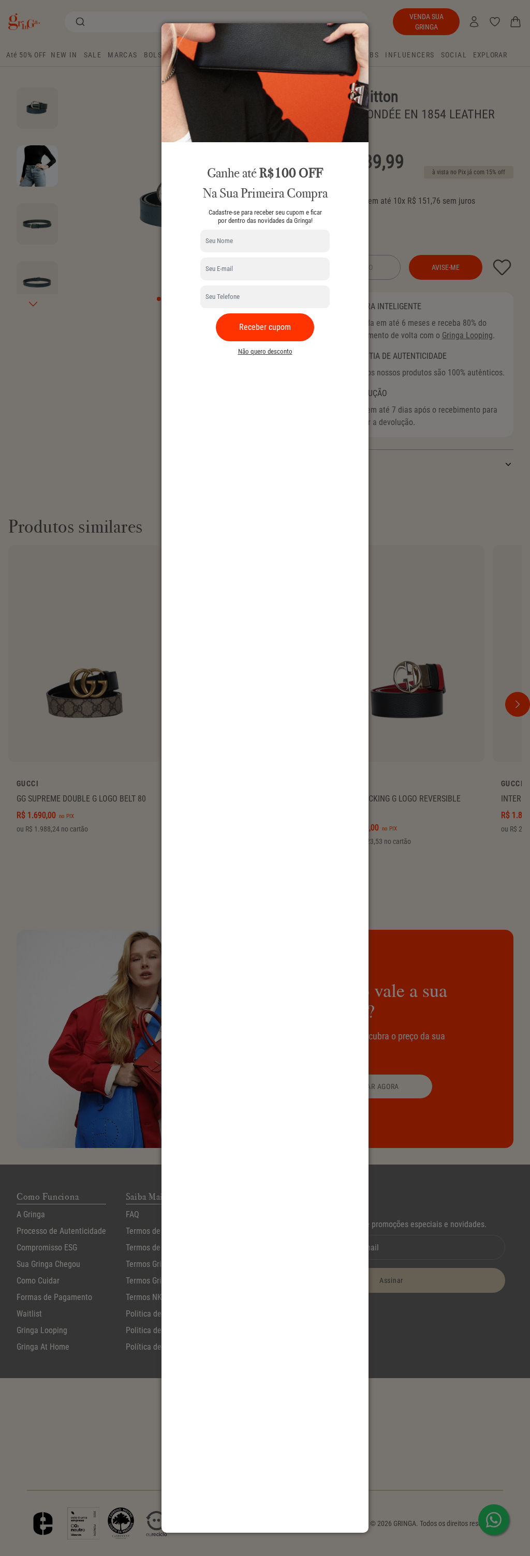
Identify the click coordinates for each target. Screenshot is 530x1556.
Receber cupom (265, 327)
